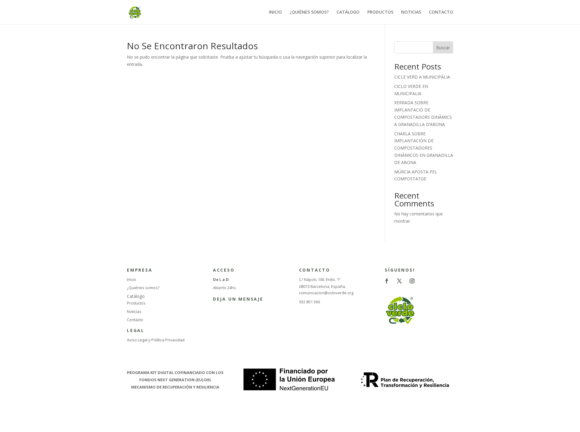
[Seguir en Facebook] (387, 281)
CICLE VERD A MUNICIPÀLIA (422, 77)
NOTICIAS (411, 12)
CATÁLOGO (348, 12)
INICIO (275, 12)
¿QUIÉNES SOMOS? (309, 12)
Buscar (443, 47)
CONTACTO (441, 12)
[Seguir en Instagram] (412, 281)
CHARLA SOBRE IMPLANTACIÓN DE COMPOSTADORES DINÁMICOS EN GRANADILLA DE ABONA (423, 148)
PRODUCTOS (380, 12)
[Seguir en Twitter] (399, 281)
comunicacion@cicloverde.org (326, 292)
